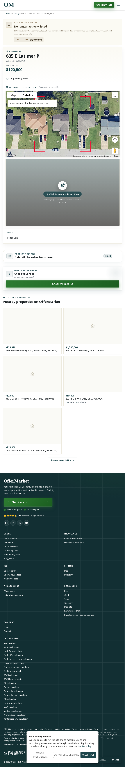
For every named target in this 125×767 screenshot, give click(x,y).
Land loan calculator (13, 703)
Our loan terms (11, 546)
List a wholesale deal (13, 595)
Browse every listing (62, 460)
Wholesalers (9, 591)
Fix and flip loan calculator (16, 695)
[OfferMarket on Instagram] (13, 523)
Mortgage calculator (13, 711)
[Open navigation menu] (118, 5)
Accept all (88, 754)
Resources (70, 586)
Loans (7, 534)
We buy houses (11, 578)
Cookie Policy (84, 746)
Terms (116, 156)
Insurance (70, 534)
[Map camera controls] (115, 140)
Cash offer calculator (13, 655)
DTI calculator (10, 683)
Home (9, 13)
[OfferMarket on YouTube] (26, 523)
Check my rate (104, 4)
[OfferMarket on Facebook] (6, 523)
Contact (7, 631)
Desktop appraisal (12, 671)
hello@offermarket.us (13, 740)
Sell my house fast (12, 574)
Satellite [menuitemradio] (28, 95)
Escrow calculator (12, 687)
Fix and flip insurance (74, 542)
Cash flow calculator (13, 651)
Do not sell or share (66, 754)
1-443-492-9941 (98, 738)
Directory (68, 574)
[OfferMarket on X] (20, 523)
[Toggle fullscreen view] (115, 95)
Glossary (68, 603)
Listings (16, 13)
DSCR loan (8, 542)
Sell (6, 566)
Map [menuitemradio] (13, 95)
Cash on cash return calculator (18, 659)
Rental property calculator (16, 718)
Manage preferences (40, 754)
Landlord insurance (73, 538)
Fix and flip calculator (13, 691)
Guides (67, 595)
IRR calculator (10, 699)
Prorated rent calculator (15, 715)
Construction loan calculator (17, 667)
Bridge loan (9, 558)
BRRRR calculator (11, 647)
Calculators (12, 638)
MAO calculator (11, 707)
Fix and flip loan (11, 550)
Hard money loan (12, 554)
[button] (63, 192)
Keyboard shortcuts (80, 156)
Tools (66, 599)
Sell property (10, 570)
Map (66, 570)
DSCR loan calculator (13, 679)
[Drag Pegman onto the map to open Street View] (115, 151)
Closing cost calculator (14, 663)
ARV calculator (10, 643)
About (6, 627)
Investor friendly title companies (79, 615)
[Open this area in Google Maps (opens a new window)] (11, 155)
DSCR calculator (11, 675)
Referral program (72, 610)
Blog (66, 591)
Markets (68, 606)
